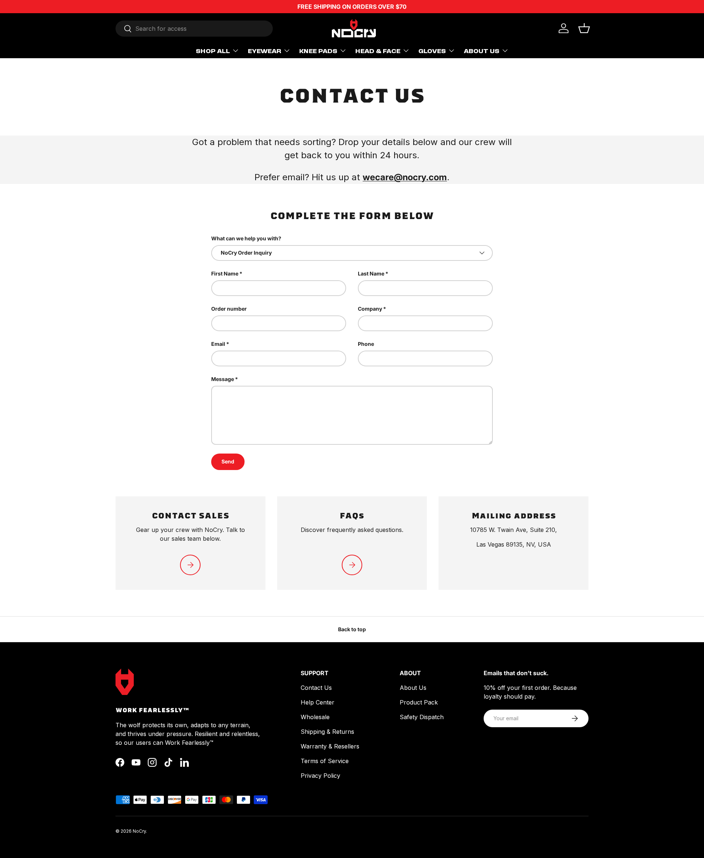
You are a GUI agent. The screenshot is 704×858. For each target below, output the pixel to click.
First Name (224, 273)
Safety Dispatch (422, 717)
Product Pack (419, 702)
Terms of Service (325, 761)
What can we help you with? (246, 238)
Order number (229, 309)
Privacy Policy (320, 775)
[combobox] (194, 29)
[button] (584, 28)
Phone (366, 344)
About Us (413, 687)
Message (222, 379)
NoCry (139, 831)
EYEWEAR (264, 50)
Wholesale (315, 717)
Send (227, 461)
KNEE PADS (318, 50)
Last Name (371, 273)
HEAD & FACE (377, 50)
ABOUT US (481, 50)
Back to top (352, 629)
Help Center (317, 702)
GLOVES (432, 50)
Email (218, 344)
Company (370, 309)
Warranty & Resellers (330, 746)
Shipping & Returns (327, 731)
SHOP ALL (213, 50)
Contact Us (316, 687)
